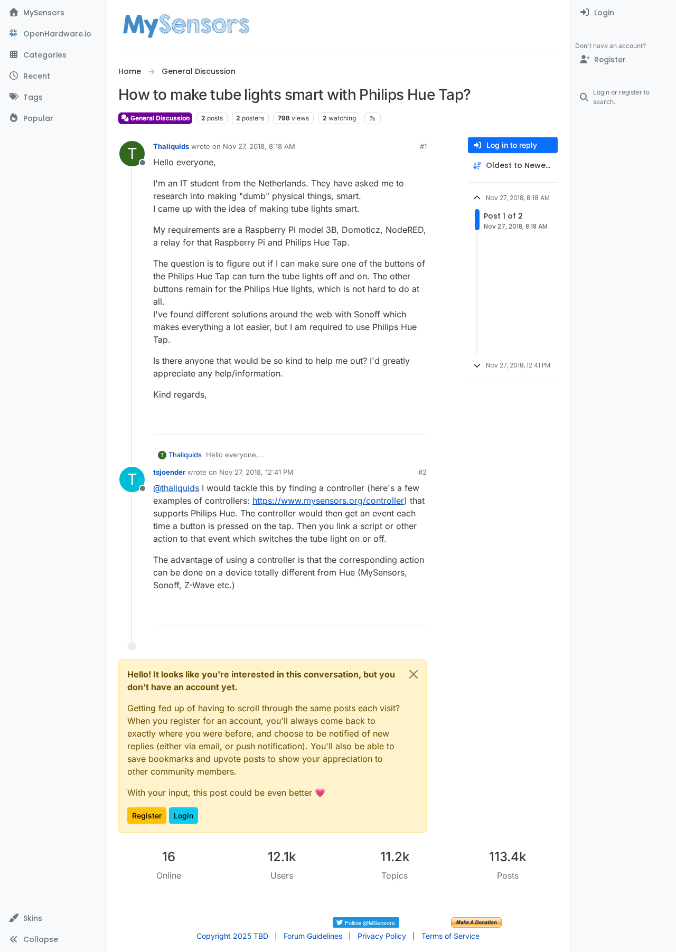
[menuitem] (623, 12)
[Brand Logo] (186, 25)
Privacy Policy (382, 935)
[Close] (413, 674)
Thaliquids (171, 146)
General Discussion (159, 118)
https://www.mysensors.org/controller (328, 500)
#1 (423, 146)
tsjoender (169, 472)
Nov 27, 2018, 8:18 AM (259, 146)
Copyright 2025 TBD (232, 935)
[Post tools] (417, 421)
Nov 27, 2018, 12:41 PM (256, 472)
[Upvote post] (378, 421)
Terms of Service (450, 935)
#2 (422, 472)
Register (147, 815)
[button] (52, 918)
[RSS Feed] (372, 118)
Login (183, 815)
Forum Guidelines (313, 935)
